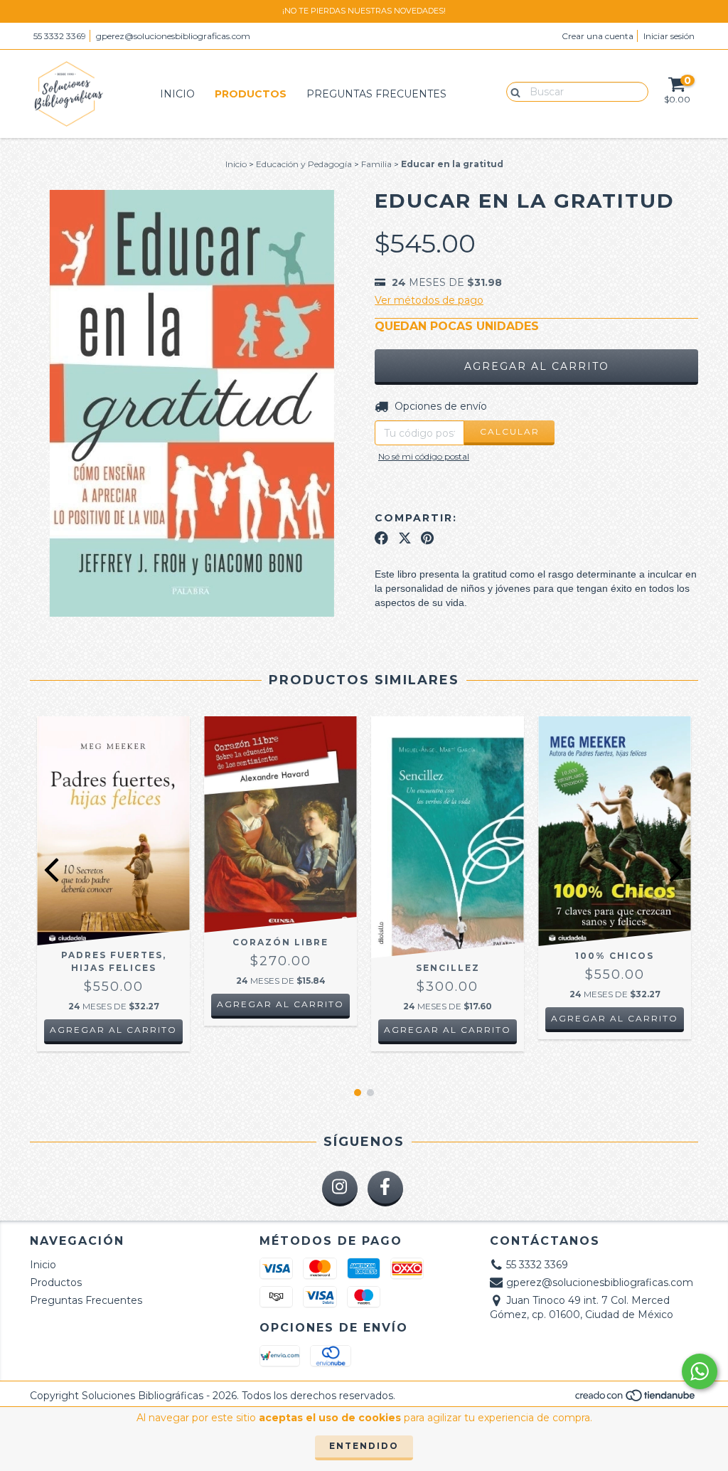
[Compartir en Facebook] (381, 538)
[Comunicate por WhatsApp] (699, 1371)
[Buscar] (512, 91)
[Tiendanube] (636, 1398)
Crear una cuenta (597, 36)
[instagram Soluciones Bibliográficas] (340, 1188)
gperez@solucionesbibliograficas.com (173, 36)
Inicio (177, 93)
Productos (251, 93)
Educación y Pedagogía (304, 164)
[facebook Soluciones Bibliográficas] (385, 1188)
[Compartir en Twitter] (405, 538)
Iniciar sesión (669, 36)
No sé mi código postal (423, 456)
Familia (376, 164)
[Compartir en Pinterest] (427, 538)
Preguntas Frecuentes (376, 93)
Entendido (364, 1445)
